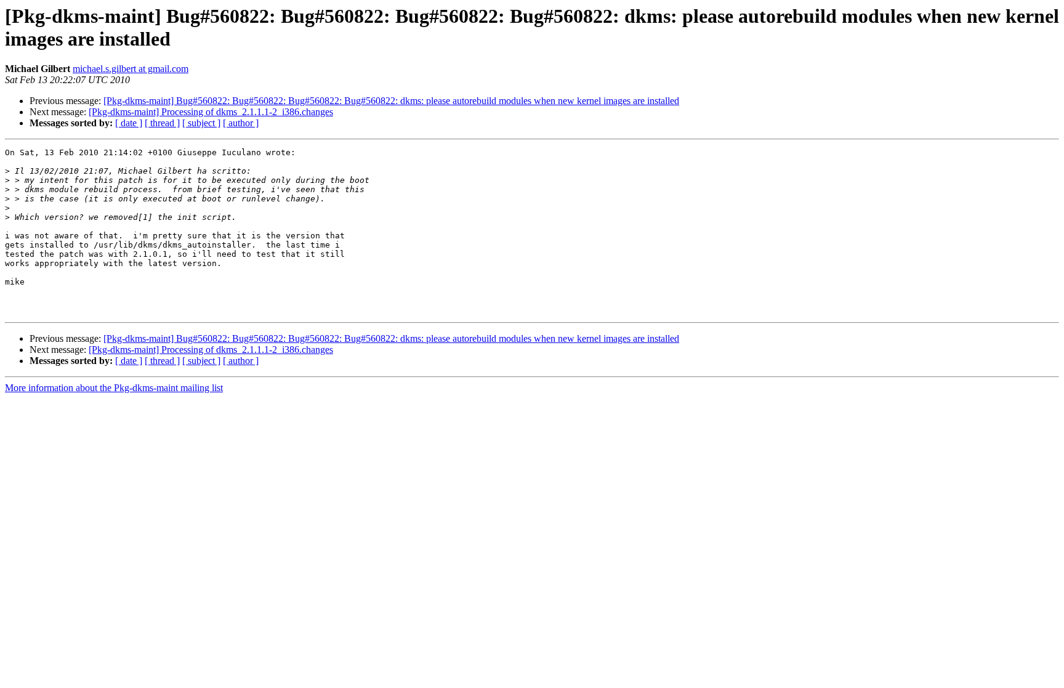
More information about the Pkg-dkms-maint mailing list (114, 387)
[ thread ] (162, 123)
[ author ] (241, 123)
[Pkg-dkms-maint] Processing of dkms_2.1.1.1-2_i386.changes (211, 112)
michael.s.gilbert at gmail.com (130, 68)
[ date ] (128, 123)
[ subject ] (201, 123)
